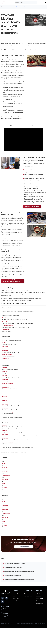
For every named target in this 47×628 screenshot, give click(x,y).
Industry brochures (39, 598)
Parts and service (27, 594)
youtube (2, 601)
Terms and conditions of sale (28, 623)
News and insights (16, 601)
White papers (38, 601)
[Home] (4, 2)
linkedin (2, 598)
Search (36, 2)
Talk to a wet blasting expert (22, 547)
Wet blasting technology (10, 7)
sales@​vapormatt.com (6, 609)
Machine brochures (39, 594)
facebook (6, 598)
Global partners (16, 598)
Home (2, 7)
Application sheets (39, 603)
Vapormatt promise (28, 596)
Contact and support (17, 594)
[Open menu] (45, 2)
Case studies (38, 596)
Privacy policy (19, 623)
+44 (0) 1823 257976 (7, 606)
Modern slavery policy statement (40, 623)
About (14, 596)
